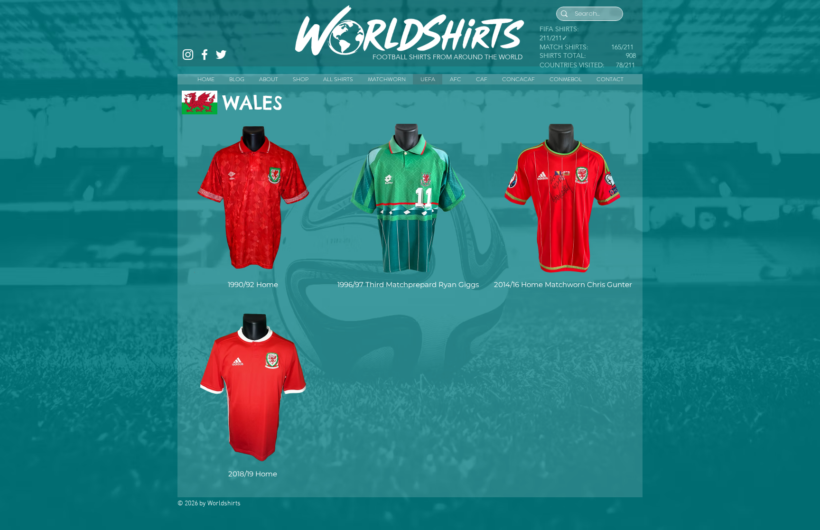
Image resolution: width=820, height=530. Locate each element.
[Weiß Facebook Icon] (204, 54)
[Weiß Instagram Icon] (188, 54)
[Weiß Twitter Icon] (221, 54)
